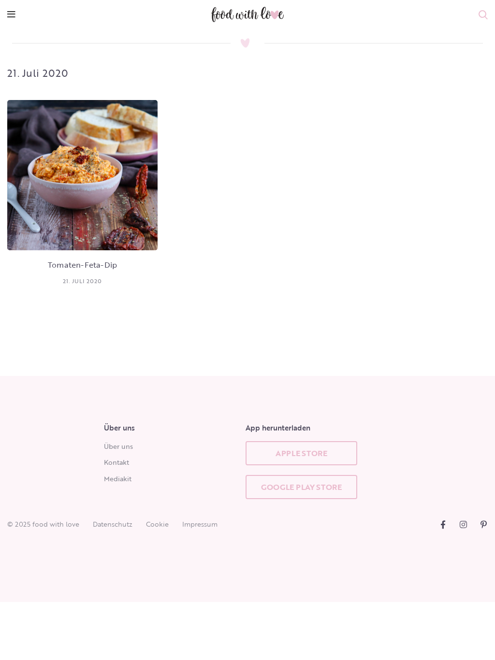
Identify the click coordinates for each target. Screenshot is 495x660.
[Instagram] (463, 524)
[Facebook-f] (443, 524)
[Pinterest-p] (484, 524)
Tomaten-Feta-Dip (82, 265)
